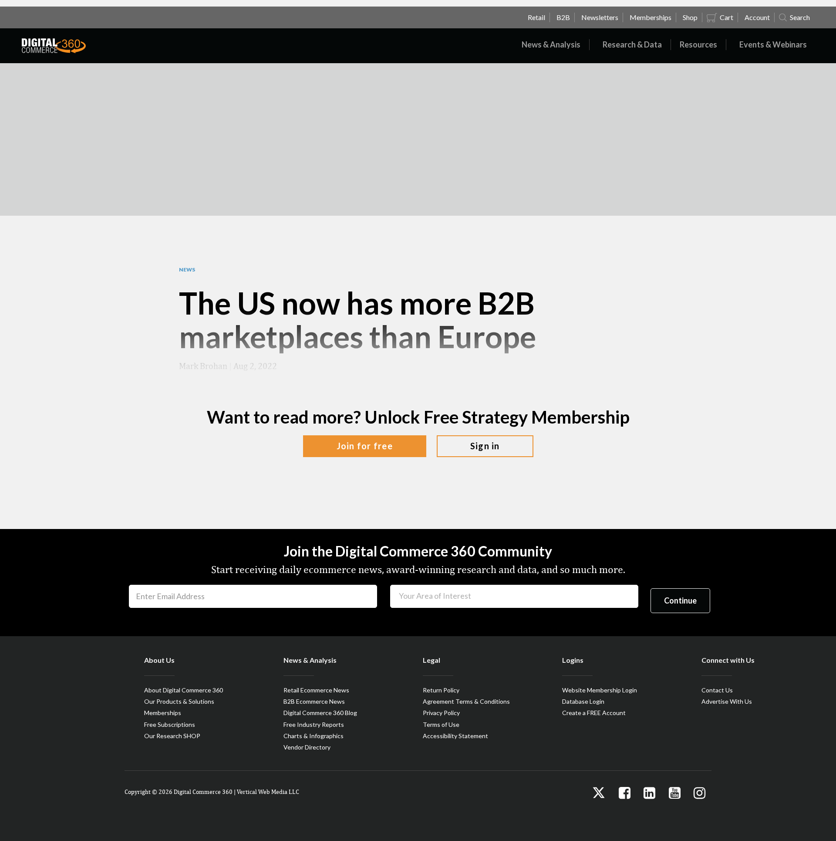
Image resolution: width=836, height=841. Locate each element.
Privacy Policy (441, 712)
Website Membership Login (599, 690)
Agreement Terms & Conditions (466, 701)
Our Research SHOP (172, 735)
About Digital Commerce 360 (183, 690)
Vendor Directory (306, 747)
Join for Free (365, 446)
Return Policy (441, 690)
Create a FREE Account (594, 712)
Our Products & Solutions (179, 701)
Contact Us (717, 690)
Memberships (162, 712)
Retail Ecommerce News (316, 690)
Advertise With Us (726, 701)
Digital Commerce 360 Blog (320, 712)
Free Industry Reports (313, 724)
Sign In (485, 446)
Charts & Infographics (313, 735)
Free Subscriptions (169, 724)
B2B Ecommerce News (314, 701)
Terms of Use (441, 724)
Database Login (583, 701)
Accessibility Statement (455, 735)
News (187, 269)
